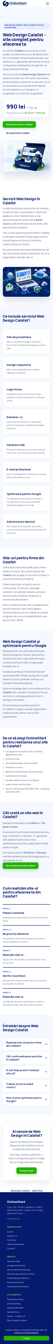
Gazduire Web (13, 1261)
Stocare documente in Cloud (21, 1273)
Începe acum (26, 1170)
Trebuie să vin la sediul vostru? (19, 1085)
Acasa (10, 1231)
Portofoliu (11, 1240)
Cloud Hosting (14, 1303)
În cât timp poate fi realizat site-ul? (22, 1072)
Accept (26, 1338)
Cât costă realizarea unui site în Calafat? (24, 1058)
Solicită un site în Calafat (19, 124)
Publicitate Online (15, 1299)
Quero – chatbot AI (16, 1316)
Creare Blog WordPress (18, 1278)
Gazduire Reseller (15, 1307)
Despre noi (12, 1235)
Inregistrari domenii (16, 1265)
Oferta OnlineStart (15, 1244)
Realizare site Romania (18, 1286)
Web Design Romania (17, 1320)
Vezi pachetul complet (18, 133)
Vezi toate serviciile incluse (20, 865)
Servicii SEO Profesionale (18, 1269)
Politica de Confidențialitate (26, 1332)
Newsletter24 (13, 1312)
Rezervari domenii (15, 1282)
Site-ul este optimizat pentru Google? (24, 1099)
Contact (11, 1248)
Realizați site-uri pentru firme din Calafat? (24, 1044)
